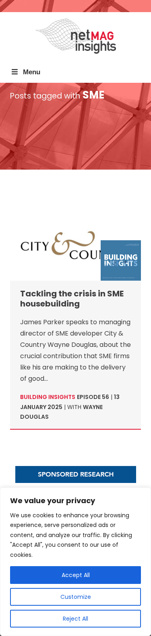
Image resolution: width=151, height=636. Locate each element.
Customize (75, 597)
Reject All (75, 619)
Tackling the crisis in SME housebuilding (72, 298)
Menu (31, 72)
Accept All (76, 575)
